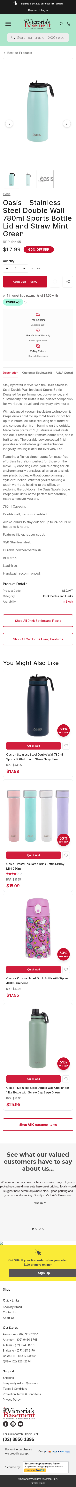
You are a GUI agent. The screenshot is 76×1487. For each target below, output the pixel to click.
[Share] (68, 281)
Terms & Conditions (15, 1388)
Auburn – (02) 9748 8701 (18, 1345)
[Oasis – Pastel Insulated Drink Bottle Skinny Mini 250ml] (38, 814)
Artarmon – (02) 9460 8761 (20, 1339)
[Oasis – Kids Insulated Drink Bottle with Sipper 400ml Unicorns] (38, 929)
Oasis (6, 194)
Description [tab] (10, 372)
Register (32, 10)
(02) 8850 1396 (18, 1439)
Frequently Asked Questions (21, 1383)
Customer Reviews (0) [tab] (37, 372)
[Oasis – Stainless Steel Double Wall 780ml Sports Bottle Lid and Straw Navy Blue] (38, 705)
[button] (55, 281)
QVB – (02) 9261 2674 (17, 1361)
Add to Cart (25, 281)
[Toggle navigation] (8, 23)
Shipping (8, 1377)
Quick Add (33, 745)
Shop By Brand (12, 1307)
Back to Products (19, 53)
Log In (44, 10)
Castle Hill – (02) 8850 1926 (20, 1356)
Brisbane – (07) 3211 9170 (19, 1350)
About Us (8, 1317)
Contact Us (10, 1312)
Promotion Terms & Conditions (22, 1394)
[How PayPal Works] (46, 1466)
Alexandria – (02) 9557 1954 (20, 1334)
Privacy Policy (12, 1399)
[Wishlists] (61, 24)
